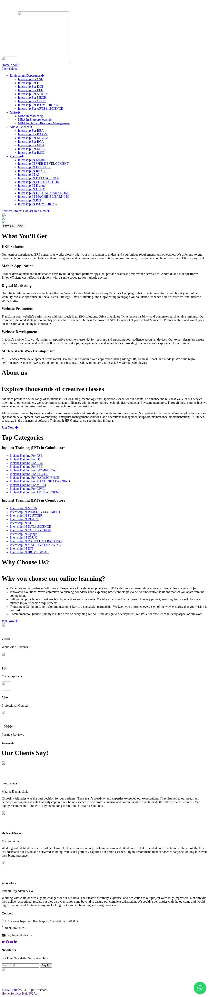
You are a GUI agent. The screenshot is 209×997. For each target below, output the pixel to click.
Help (25, 993)
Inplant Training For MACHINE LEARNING (40, 481)
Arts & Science (19, 127)
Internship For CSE (30, 79)
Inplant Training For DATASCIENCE (34, 477)
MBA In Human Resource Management (44, 123)
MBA (13, 112)
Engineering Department (25, 75)
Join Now (40, 211)
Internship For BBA (31, 130)
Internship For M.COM (33, 138)
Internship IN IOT (29, 200)
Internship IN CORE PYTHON (38, 182)
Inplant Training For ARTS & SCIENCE (36, 492)
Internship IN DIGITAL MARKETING (44, 193)
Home (6, 65)
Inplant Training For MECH (28, 485)
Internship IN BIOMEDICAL (37, 204)
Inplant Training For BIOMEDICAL (33, 470)
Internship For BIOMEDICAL (38, 105)
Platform (15, 156)
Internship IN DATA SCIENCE (38, 178)
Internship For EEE (30, 90)
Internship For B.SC (31, 152)
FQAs (33, 993)
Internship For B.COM (33, 134)
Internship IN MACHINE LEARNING (43, 196)
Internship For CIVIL (32, 101)
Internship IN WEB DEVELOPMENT (43, 163)
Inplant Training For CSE (26, 455)
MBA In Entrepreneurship (35, 119)
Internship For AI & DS (33, 94)
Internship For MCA (31, 145)
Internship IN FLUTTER (34, 167)
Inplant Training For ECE (26, 463)
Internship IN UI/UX (31, 189)
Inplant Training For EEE (26, 466)
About (14, 65)
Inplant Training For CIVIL (27, 488)
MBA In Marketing (30, 116)
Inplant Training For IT (25, 459)
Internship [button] (8, 68)
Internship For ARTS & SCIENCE (40, 108)
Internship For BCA (31, 141)
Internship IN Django (32, 185)
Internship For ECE (30, 86)
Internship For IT (29, 83)
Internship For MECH (32, 97)
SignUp (46, 965)
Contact (28, 211)
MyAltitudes (13, 989)
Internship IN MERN (32, 160)
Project (17, 211)
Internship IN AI (28, 174)
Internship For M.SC (31, 149)
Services (7, 211)
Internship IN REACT (32, 171)
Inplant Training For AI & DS (29, 474)
